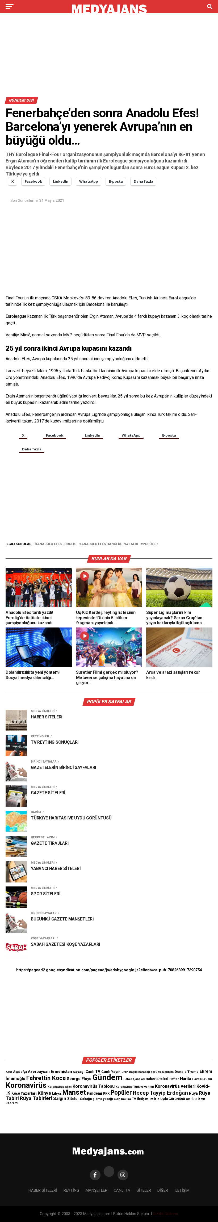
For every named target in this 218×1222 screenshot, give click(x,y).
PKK (106, 1093)
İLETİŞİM (182, 1190)
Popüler (150, 544)
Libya (56, 1093)
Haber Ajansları (134, 1079)
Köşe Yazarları (24, 1093)
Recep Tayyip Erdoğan (160, 1093)
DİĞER (162, 1190)
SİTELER (144, 1190)
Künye (44, 1093)
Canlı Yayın (110, 1071)
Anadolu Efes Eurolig (57, 544)
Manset (74, 1092)
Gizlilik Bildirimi (165, 1214)
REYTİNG (71, 1190)
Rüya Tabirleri (36, 1098)
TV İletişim (140, 1099)
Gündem (107, 1077)
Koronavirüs (26, 1085)
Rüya (193, 1093)
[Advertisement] (109, 58)
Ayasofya (20, 1072)
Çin (188, 1099)
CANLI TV (122, 1190)
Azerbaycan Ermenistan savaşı (56, 1071)
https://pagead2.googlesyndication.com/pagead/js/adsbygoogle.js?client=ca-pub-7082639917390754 (109, 970)
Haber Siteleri (157, 1079)
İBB (194, 1099)
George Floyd (79, 1079)
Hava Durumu (202, 1079)
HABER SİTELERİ (42, 1190)
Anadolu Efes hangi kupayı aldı (109, 544)
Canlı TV (93, 1071)
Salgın (59, 1098)
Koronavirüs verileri (175, 1086)
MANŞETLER (96, 1190)
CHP (124, 1072)
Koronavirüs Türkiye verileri (135, 1087)
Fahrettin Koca (46, 1078)
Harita (185, 1078)
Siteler (73, 1099)
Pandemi (94, 1093)
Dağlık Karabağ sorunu (145, 1072)
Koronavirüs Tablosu (94, 1086)
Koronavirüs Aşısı (60, 1087)
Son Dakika (122, 1099)
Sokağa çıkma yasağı (96, 1099)
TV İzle (154, 1099)
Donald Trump (187, 1072)
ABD (9, 1072)
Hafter (174, 1079)
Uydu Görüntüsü (172, 1099)
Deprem (168, 1072)
